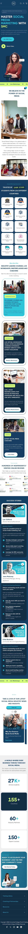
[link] (7, 46)
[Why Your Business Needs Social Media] (13, 721)
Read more (8, 740)
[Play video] (14, 511)
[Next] (15, 712)
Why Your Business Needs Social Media (12, 733)
